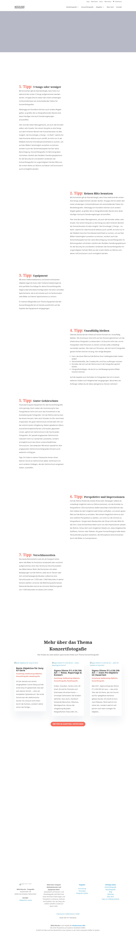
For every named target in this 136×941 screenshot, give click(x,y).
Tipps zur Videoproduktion (110, 899)
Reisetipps (82, 891)
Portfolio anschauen (67, 39)
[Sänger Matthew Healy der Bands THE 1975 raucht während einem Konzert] (33, 193)
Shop (88, 1)
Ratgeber (99, 7)
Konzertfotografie (87, 7)
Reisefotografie (71, 7)
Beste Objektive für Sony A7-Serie (30, 669)
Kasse (101, 1)
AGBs (78, 914)
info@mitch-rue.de (25, 900)
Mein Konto (108, 1)
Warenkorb (94, 1)
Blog (110, 892)
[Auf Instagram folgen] (61, 52)
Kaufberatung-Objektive (33, 674)
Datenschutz (70, 914)
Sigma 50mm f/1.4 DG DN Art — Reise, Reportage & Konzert (68, 672)
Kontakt (119, 7)
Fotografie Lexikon (82, 893)
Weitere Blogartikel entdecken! (68, 724)
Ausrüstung (20, 674)
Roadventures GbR (78, 925)
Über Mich (110, 897)
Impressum (60, 914)
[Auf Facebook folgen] (68, 52)
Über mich (110, 7)
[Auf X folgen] (75, 52)
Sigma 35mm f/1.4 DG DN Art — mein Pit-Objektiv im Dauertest (105, 672)
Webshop (110, 894)
